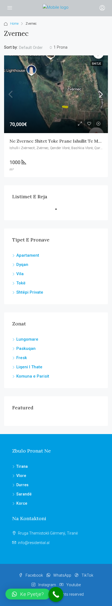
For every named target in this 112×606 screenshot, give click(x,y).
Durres (22, 485)
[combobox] (35, 47)
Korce (21, 503)
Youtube (73, 585)
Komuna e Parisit (32, 376)
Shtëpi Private (29, 292)
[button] (27, 594)
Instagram (47, 585)
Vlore (21, 475)
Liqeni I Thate (29, 367)
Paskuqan (26, 348)
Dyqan (22, 264)
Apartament (27, 255)
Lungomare (27, 339)
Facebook (34, 575)
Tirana (22, 466)
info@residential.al (33, 543)
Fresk (21, 357)
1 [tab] (58, 211)
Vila (20, 273)
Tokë (21, 283)
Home (14, 24)
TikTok (87, 575)
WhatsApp (61, 575)
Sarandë (24, 494)
